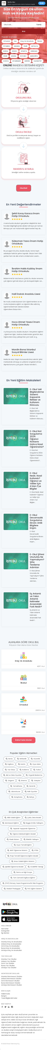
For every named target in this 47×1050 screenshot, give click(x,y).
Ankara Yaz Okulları (8, 961)
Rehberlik (22, 759)
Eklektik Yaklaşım (32, 839)
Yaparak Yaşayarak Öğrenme (23, 828)
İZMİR (25, 46)
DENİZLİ (14, 51)
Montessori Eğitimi (11, 823)
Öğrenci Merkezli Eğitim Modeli (24, 834)
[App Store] (10, 919)
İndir (42, 3)
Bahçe (31, 797)
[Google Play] (10, 912)
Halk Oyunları (32, 791)
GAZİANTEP (38, 61)
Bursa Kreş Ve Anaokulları (10, 948)
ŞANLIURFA (34, 56)
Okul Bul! (23, 188)
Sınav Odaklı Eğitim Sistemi (23, 861)
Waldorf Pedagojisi (13, 889)
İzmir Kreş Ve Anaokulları (10, 946)
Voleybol (36, 780)
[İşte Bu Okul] (10, 904)
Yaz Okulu (11, 770)
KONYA (6, 61)
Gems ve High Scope (24, 872)
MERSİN (27, 61)
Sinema (24, 780)
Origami (10, 780)
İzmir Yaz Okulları (7, 963)
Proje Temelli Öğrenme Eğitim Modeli (24, 856)
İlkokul (39, 41)
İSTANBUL (6, 46)
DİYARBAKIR (16, 61)
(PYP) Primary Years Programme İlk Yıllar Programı (24, 883)
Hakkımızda (5, 994)
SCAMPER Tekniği (36, 867)
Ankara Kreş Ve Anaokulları (11, 944)
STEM (36, 850)
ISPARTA (24, 51)
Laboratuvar (15, 791)
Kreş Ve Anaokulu (27, 41)
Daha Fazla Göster (23, 740)
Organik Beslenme (35, 775)
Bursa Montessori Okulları (10, 983)
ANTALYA (34, 46)
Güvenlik (36, 759)
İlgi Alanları (5, 933)
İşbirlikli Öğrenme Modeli (14, 867)
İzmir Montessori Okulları (10, 981)
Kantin (22, 764)
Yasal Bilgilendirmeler (9, 998)
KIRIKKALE (34, 51)
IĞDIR (5, 56)
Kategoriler (5, 931)
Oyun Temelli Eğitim (24, 845)
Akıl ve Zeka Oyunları (13, 775)
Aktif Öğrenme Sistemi (18, 850)
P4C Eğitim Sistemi (34, 889)
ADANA (13, 56)
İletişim (4, 996)
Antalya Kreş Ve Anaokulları (11, 950)
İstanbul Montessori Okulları (11, 977)
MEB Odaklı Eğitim (13, 817)
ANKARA (17, 46)
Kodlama (25, 770)
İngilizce (10, 764)
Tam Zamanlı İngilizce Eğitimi (24, 878)
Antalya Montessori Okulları (11, 985)
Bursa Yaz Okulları (8, 966)
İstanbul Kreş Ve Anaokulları (11, 942)
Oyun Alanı (36, 764)
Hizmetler (5, 929)
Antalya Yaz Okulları (8, 968)
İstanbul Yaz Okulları (9, 959)
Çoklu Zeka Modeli (34, 817)
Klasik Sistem (14, 839)
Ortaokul (6, 41)
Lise (15, 41)
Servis (10, 759)
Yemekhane (17, 786)
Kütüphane (18, 797)
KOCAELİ (23, 56)
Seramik (32, 786)
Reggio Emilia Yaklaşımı (34, 823)
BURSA (5, 51)
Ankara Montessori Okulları (11, 979)
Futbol (38, 770)
